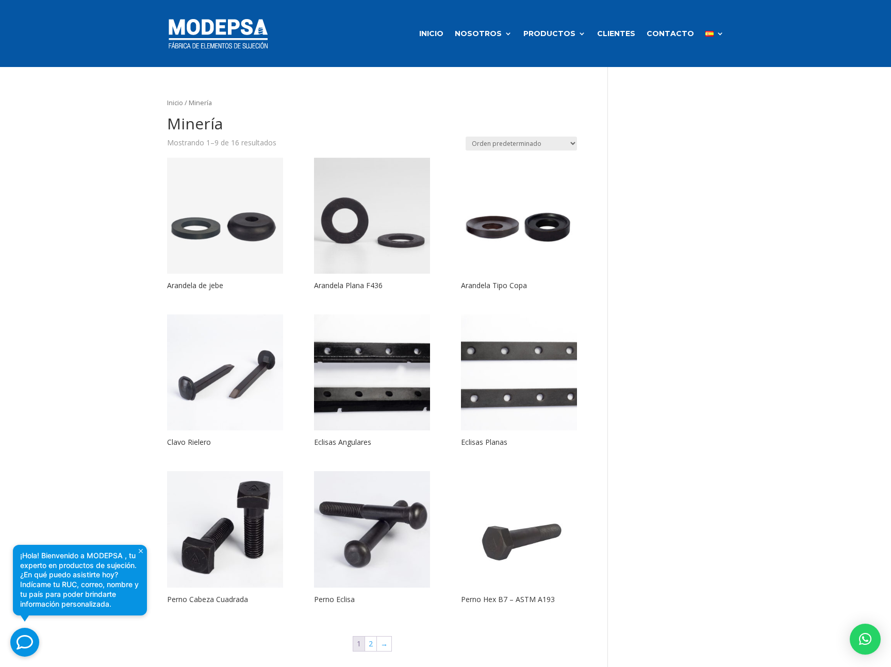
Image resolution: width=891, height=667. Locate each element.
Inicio (175, 102)
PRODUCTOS (549, 33)
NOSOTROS (478, 33)
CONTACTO (670, 33)
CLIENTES (616, 33)
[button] (865, 639)
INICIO (431, 33)
